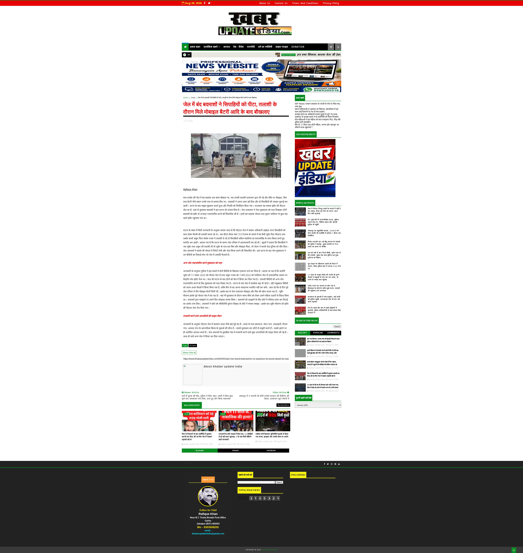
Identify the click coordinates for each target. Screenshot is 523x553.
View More (284, 405)
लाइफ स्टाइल (282, 46)
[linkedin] (338, 464)
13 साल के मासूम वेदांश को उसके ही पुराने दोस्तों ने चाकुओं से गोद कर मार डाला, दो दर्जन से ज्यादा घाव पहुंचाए (323, 277)
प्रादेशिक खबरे (211, 46)
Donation (297, 46)
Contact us (281, 3)
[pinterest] (335, 464)
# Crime (193, 345)
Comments (333, 332)
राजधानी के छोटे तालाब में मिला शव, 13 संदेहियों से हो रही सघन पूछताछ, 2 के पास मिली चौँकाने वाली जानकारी (236, 437)
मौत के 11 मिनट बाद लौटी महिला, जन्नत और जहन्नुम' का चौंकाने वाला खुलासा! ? (317, 126)
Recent (302, 332)
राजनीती (251, 46)
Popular (318, 332)
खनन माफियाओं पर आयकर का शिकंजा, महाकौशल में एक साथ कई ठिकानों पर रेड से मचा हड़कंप (316, 110)
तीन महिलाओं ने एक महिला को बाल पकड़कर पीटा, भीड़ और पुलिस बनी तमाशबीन (317, 121)
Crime (193, 97)
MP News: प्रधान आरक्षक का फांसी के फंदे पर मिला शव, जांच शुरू (317, 105)
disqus (235, 450)
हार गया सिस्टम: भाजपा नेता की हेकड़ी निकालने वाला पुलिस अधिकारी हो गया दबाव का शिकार (324, 55)
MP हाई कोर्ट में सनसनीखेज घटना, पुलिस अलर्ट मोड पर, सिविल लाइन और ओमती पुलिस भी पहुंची (323, 222)
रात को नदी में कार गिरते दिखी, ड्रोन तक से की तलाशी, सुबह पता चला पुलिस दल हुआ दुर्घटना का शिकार (324, 255)
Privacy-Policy (331, 3)
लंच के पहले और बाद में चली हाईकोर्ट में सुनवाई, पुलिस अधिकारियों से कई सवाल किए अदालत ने (324, 310)
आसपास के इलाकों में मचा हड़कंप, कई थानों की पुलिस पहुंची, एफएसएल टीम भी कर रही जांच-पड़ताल (324, 299)
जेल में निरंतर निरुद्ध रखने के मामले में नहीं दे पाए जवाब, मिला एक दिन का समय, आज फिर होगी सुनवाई (324, 211)
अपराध (226, 46)
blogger (200, 450)
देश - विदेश (238, 46)
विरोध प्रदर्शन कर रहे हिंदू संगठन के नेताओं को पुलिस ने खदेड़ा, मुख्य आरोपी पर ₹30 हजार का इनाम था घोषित (324, 244)
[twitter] (209, 3)
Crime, (189, 120)
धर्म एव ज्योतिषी (265, 46)
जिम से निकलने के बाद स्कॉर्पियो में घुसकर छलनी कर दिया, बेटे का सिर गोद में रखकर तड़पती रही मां (197, 437)
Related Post (192, 405)
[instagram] (331, 464)
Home (185, 97)
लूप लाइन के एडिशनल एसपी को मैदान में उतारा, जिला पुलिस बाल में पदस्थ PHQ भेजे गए (324, 266)
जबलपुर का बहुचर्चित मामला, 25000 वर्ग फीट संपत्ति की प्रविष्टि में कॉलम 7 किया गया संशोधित (324, 233)
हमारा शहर (195, 46)
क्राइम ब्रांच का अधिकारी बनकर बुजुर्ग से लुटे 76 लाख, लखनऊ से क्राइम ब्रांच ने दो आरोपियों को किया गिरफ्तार (317, 115)
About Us (264, 3)
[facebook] (204, 3)
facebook (271, 450)
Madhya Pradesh (259, 55)
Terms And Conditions (305, 3)
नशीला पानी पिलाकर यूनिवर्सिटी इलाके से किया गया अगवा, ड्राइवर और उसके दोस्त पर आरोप (272, 435)
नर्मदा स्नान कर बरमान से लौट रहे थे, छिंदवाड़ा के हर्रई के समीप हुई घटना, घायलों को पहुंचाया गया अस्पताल (324, 288)
